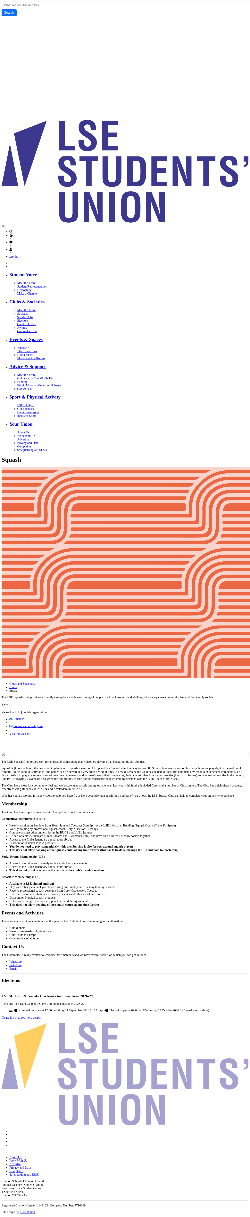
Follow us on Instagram (28, 726)
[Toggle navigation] (3, 226)
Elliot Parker (27, 1212)
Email (13, 968)
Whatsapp (15, 961)
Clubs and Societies (21, 683)
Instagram (15, 965)
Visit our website (19, 733)
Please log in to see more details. (21, 1017)
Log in (13, 256)
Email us (18, 719)
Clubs (13, 687)
